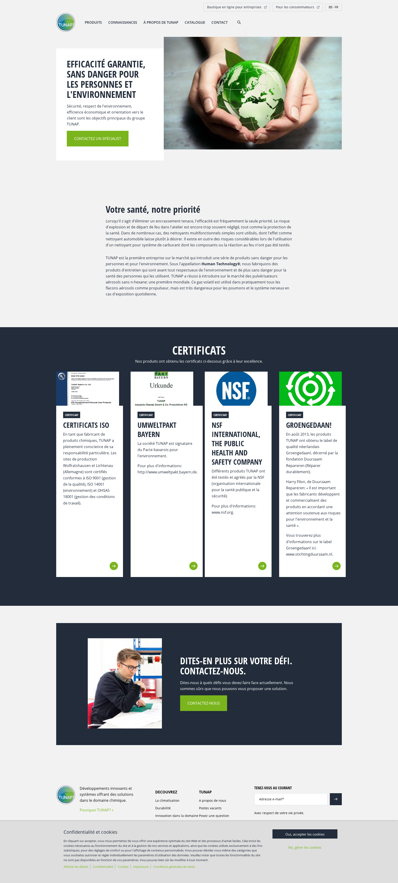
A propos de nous (212, 800)
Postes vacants (210, 808)
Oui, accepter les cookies (305, 834)
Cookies (123, 867)
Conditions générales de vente (174, 867)
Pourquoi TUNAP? (95, 809)
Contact (219, 22)
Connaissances (122, 22)
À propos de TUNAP (160, 22)
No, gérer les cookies (304, 847)
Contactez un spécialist (97, 138)
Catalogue (195, 22)
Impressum (141, 867)
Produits (93, 22)
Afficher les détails (76, 867)
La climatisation (167, 800)
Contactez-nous (203, 703)
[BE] (333, 7)
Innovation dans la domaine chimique (176, 818)
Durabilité (163, 808)
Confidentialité (103, 867)
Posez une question (214, 815)
